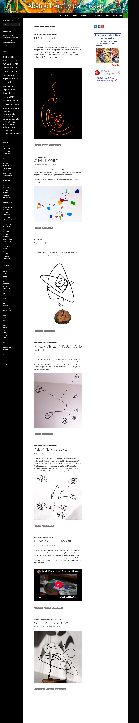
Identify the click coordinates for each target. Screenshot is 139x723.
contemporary (7, 288)
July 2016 (5, 158)
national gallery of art (8, 119)
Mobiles (74, 15)
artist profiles (6, 283)
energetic (8, 85)
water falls (5, 349)
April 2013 (6, 236)
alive (12, 63)
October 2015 (7, 178)
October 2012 (7, 241)
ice (4, 300)
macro (4, 108)
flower (16, 90)
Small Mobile (46, 160)
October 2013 (7, 224)
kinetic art (39, 607)
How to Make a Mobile (54, 541)
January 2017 (6, 151)
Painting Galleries (84, 15)
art (35, 34)
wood (17, 133)
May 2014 (5, 212)
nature (5, 327)
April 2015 (6, 192)
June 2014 (6, 210)
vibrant (7, 127)
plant (15, 122)
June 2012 (6, 251)
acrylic (15, 60)
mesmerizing (12, 107)
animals (5, 276)
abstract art (8, 60)
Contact (66, 15)
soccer (5, 340)
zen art (5, 364)
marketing (5, 315)
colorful (7, 71)
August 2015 (6, 183)
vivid (14, 127)
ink (12, 96)
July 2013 (5, 229)
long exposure (15, 105)
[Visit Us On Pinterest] (102, 26)
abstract (37, 619)
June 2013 (6, 231)
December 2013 (7, 219)
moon (4, 325)
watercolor (8, 130)
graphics (5, 296)
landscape (5, 305)
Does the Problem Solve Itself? (11, 37)
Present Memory (7, 40)
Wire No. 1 (43, 243)
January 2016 (6, 170)
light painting (6, 308)
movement (11, 116)
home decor (6, 97)
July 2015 (5, 185)
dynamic (7, 82)
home (4, 298)
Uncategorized (7, 347)
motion (5, 116)
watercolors (6, 352)
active (6, 63)
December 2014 (7, 200)
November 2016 (7, 156)
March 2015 (6, 195)
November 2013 (7, 222)
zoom (6, 136)
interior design (11, 100)
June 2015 (6, 188)
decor (14, 71)
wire (44, 34)
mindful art (6, 318)
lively (8, 104)
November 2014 (7, 202)
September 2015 (7, 180)
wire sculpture (52, 34)
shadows (50, 689)
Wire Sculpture (117, 15)
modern (5, 322)
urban (14, 124)
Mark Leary (63, 560)
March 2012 (6, 258)
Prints (108, 15)
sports (10, 124)
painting (16, 119)
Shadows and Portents (9, 42)
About (59, 15)
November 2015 (7, 175)
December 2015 (7, 173)
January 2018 (6, 146)
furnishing (8, 92)
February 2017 (7, 148)
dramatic (13, 78)
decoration (9, 74)
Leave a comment (55, 42)
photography (46, 619)
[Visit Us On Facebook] (99, 26)
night (4, 330)
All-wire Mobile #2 (50, 449)
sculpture (39, 331)
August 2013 (6, 227)
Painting (5, 332)
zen (4, 136)
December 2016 (7, 153)
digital (5, 79)
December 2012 (7, 239)
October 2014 (7, 205)
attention (8, 67)
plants (4, 337)
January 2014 (6, 217)
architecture (6, 278)
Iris (4, 104)
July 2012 (5, 249)
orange (45, 145)
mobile (38, 145)
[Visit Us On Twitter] (95, 26)
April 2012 (6, 256)
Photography (98, 15)
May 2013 (5, 234)
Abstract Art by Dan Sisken (14, 15)
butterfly (15, 68)
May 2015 (5, 190)
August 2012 (6, 246)
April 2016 (6, 166)
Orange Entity (47, 38)
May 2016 (5, 163)
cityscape (5, 286)
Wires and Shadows (52, 623)
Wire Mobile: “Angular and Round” (58, 348)
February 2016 (7, 168)
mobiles (39, 34)
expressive (8, 89)
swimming (5, 344)
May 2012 (5, 253)
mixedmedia (8, 111)
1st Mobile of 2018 (8, 35)
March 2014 (6, 214)
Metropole (6, 45)
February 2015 (7, 197)
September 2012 (7, 244)
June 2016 (6, 161)
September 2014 (7, 207)
